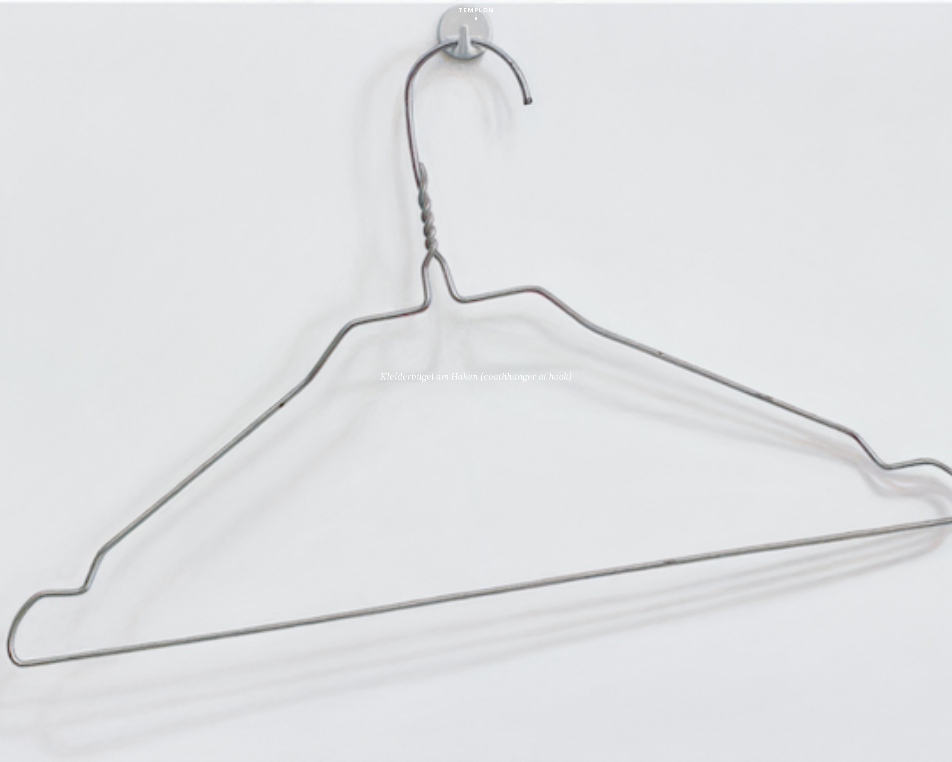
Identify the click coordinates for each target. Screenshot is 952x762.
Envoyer (498, 720)
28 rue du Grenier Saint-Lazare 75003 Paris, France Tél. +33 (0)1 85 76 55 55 (40, 715)
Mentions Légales (882, 754)
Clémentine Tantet (89, 754)
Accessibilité (932, 754)
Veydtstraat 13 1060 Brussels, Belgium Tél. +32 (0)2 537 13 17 (269, 682)
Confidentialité (908, 754)
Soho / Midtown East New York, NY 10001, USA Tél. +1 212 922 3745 (272, 715)
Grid (131, 754)
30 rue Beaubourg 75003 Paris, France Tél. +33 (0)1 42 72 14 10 (33, 682)
